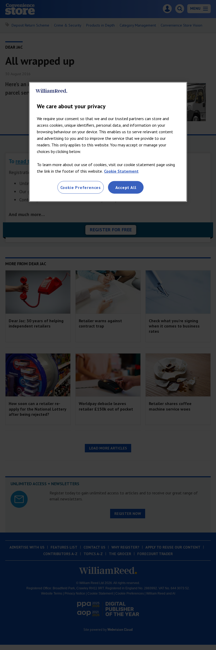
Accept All (125, 187)
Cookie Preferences (80, 187)
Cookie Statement (121, 171)
